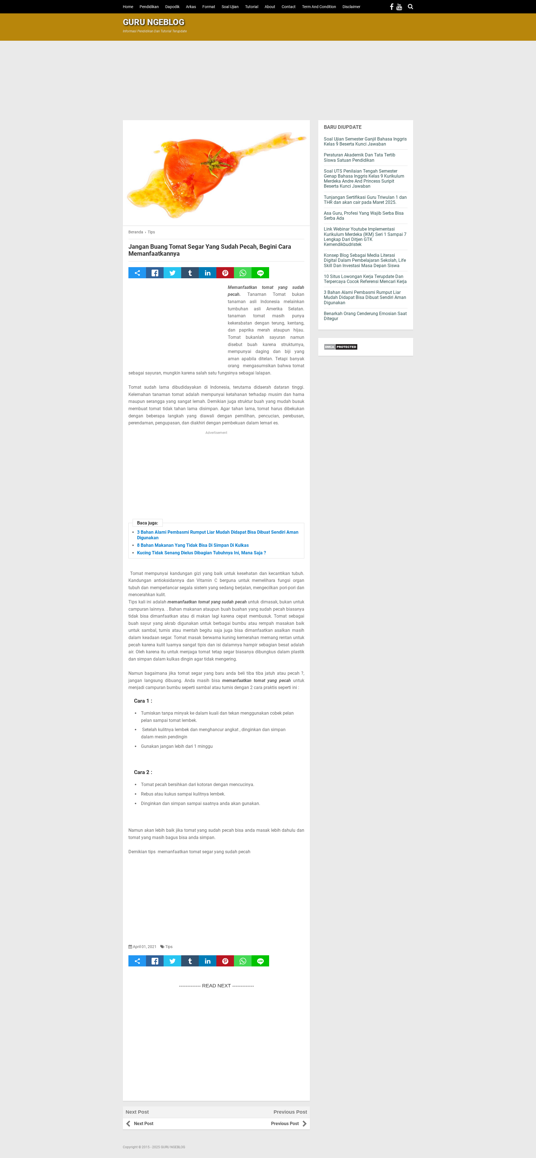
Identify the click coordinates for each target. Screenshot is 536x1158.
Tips (169, 946)
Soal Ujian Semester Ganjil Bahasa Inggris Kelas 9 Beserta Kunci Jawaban (365, 141)
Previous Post (285, 1123)
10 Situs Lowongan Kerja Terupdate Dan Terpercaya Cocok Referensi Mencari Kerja (365, 279)
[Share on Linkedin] (207, 272)
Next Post (143, 1123)
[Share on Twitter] (172, 272)
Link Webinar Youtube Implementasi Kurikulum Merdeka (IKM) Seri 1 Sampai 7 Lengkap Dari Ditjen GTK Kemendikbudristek (365, 236)
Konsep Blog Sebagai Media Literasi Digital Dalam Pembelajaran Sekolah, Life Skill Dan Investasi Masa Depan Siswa (365, 260)
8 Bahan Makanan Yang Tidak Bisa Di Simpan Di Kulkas (193, 545)
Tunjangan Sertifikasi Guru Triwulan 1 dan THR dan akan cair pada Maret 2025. (365, 200)
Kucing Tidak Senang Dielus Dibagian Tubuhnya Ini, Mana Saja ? (201, 552)
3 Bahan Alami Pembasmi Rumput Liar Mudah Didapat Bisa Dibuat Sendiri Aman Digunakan (365, 297)
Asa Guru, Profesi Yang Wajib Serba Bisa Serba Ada (364, 216)
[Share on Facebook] (155, 272)
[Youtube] (399, 6)
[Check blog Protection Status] (366, 347)
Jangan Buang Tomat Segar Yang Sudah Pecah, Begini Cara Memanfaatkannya (209, 250)
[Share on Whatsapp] (243, 272)
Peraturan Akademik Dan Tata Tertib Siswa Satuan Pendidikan (359, 157)
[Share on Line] (260, 272)
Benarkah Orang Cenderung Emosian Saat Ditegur (365, 316)
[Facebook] (392, 6)
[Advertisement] (268, 80)
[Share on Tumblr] (190, 272)
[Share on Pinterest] (225, 272)
